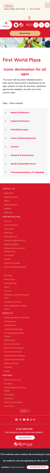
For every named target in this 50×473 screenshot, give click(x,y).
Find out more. (17, 467)
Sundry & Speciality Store (23, 164)
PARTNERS (7, 375)
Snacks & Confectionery (22, 155)
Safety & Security (10, 205)
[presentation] (24, 18)
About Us (7, 221)
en (47, 25)
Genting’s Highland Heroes (14, 240)
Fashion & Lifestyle (20, 121)
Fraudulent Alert (10, 283)
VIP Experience (10, 321)
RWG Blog (8, 233)
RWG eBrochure (10, 236)
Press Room (9, 229)
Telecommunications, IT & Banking (27, 172)
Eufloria (7, 371)
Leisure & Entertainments (23, 138)
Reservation (8, 193)
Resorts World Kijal (11, 344)
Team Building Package (13, 329)
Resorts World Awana (13, 352)
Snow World (9, 406)
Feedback (7, 208)
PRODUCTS (8, 313)
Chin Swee (8, 384)
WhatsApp (8, 212)
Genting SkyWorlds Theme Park (16, 317)
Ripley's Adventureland (13, 402)
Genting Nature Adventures (14, 356)
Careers (7, 259)
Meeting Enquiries (11, 197)
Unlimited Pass (10, 325)
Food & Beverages (19, 129)
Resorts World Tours (12, 380)
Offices (6, 201)
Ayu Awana (8, 398)
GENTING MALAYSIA (11, 216)
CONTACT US (9, 188)
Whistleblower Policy (12, 302)
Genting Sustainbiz (11, 244)
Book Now (25, 33)
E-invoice (7, 291)
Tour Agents (9, 255)
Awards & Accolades (12, 263)
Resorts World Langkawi (14, 348)
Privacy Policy (9, 279)
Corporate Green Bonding (14, 359)
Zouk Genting (9, 394)
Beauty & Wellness (20, 112)
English (24, 411)
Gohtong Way (9, 340)
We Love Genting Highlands (15, 267)
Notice (6, 287)
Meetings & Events (11, 363)
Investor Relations (11, 225)
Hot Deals (8, 367)
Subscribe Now (24, 437)
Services (15, 146)
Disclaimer (8, 275)
